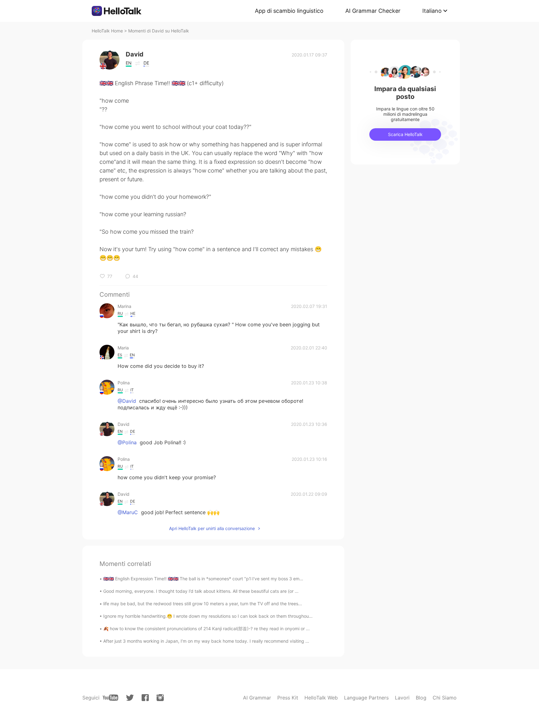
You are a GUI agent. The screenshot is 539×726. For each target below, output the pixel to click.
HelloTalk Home (107, 30)
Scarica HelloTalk (405, 134)
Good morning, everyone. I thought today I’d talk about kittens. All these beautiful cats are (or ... (201, 591)
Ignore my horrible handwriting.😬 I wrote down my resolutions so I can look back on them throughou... (208, 616)
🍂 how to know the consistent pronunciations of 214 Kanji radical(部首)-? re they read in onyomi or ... (206, 628)
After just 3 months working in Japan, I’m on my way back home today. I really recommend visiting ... (206, 641)
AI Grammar (257, 697)
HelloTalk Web (321, 697)
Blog (421, 697)
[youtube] (110, 697)
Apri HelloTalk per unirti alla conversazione (212, 528)
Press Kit (287, 697)
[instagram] (160, 697)
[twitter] (130, 697)
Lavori (402, 697)
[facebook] (145, 697)
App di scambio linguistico (289, 10)
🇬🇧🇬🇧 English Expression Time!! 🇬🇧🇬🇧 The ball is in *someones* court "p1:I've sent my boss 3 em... (203, 578)
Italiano (432, 10)
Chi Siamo (445, 697)
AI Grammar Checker (373, 10)
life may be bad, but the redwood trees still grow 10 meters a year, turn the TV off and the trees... (202, 603)
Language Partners (366, 697)
